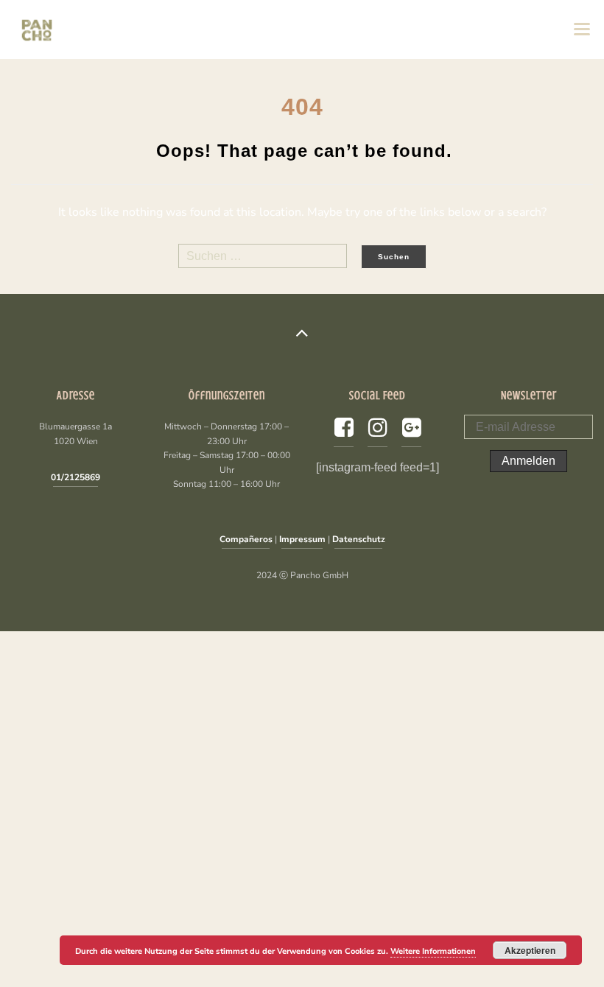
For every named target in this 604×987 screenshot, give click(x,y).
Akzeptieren (530, 950)
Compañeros (246, 539)
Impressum (302, 539)
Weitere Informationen (433, 951)
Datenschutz (358, 539)
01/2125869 (75, 477)
